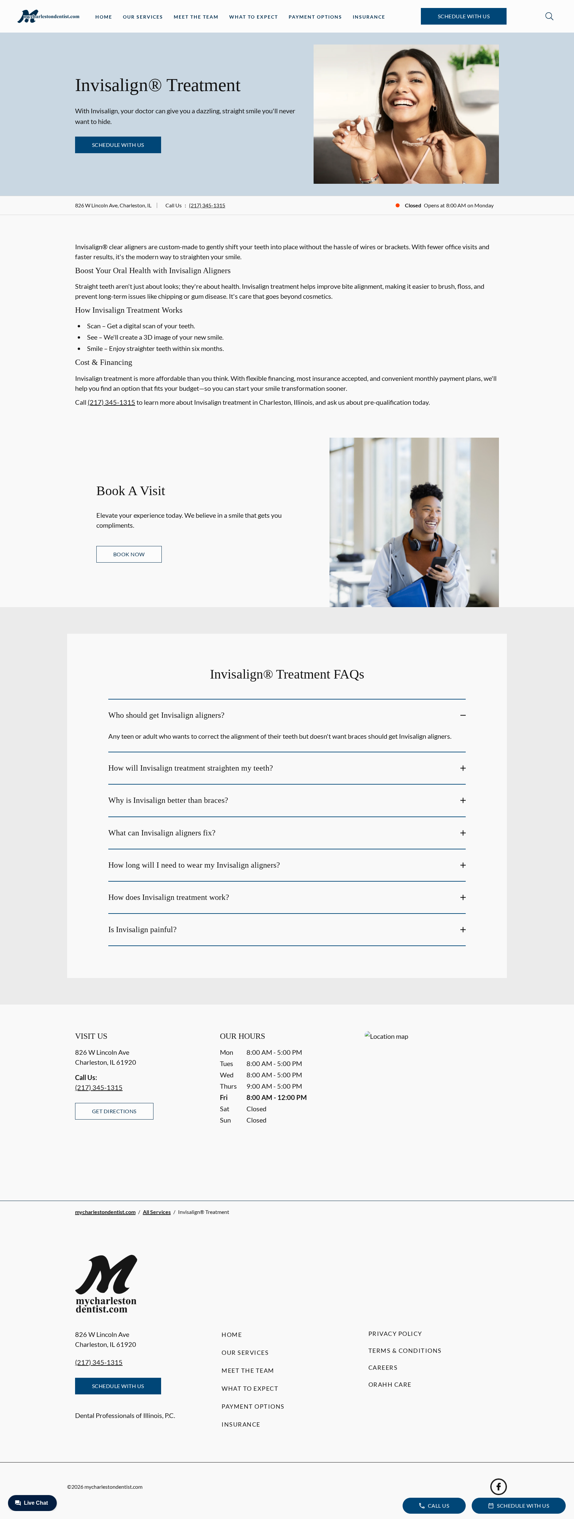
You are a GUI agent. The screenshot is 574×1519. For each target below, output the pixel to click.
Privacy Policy (395, 1333)
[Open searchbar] (549, 16)
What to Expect (253, 17)
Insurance (369, 17)
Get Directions (114, 1111)
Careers (383, 1367)
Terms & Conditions (405, 1350)
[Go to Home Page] (48, 16)
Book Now (129, 554)
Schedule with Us (464, 16)
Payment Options (315, 17)
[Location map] (432, 1102)
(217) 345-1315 (207, 205)
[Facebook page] (498, 1486)
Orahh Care (390, 1384)
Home (103, 17)
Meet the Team (196, 17)
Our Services (143, 17)
